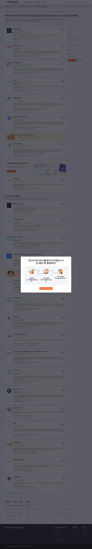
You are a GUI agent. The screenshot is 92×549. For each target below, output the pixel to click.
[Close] (69, 258)
